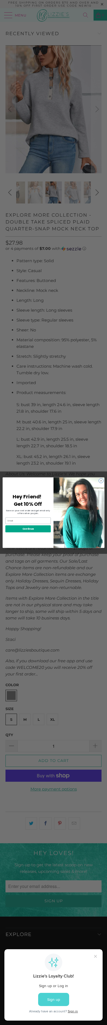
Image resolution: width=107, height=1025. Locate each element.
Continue (28, 528)
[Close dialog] (101, 480)
